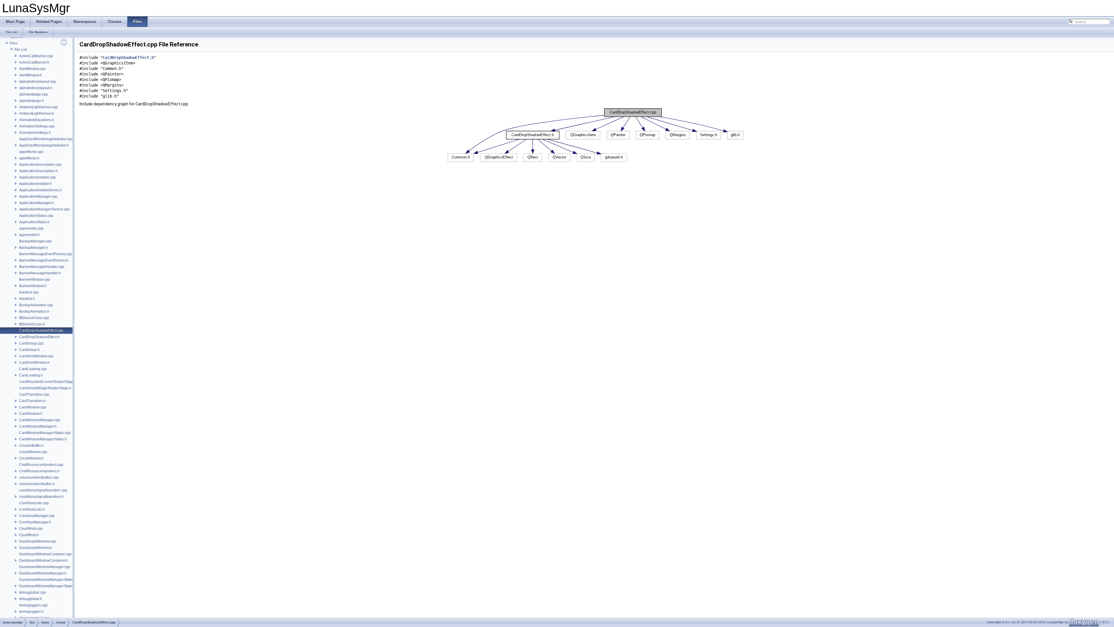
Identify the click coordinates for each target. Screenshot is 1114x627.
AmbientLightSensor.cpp (38, 107)
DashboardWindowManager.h (42, 573)
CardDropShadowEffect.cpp (41, 331)
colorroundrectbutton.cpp (39, 477)
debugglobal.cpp (32, 592)
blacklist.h (27, 299)
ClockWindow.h (31, 458)
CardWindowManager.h (38, 426)
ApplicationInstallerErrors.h (40, 190)
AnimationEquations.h (36, 120)
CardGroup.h (29, 350)
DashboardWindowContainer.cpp (45, 554)
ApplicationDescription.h (38, 171)
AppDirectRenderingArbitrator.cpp (46, 139)
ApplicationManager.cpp (38, 196)
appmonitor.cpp (31, 228)
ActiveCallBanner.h (34, 62)
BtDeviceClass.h (32, 324)
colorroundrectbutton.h (37, 484)
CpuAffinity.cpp (31, 529)
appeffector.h (29, 158)
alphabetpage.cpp (33, 94)
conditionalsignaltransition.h (41, 497)
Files (13, 43)
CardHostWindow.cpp (36, 356)
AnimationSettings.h (35, 133)
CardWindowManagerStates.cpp (44, 433)
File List (21, 50)
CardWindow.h (30, 414)
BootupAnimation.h (34, 311)
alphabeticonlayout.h (35, 88)
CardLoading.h (31, 375)
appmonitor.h (29, 235)
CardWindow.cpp (32, 407)
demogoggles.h (31, 612)
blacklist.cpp (29, 292)
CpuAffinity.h (29, 535)
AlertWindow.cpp (32, 69)
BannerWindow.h (32, 286)
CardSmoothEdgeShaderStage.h (45, 388)
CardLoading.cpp (33, 369)
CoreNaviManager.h (35, 522)
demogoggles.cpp (33, 605)
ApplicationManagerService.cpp (44, 209)
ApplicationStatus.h (34, 222)
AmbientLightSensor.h (36, 113)
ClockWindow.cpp (33, 452)
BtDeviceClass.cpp (34, 318)
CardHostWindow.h (34, 363)
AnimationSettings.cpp (37, 126)
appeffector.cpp (31, 152)
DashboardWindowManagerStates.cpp (49, 580)
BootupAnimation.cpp (36, 305)
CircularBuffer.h (31, 446)
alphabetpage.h (31, 101)
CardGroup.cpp (31, 343)
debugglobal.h (30, 599)
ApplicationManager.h (36, 203)
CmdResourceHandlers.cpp (41, 465)
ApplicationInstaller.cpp (37, 177)
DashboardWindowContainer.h (43, 560)
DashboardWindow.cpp (37, 541)
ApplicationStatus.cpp (36, 216)
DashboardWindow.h (35, 548)
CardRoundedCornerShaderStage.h (48, 382)
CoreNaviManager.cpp (37, 516)
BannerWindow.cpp (34, 280)
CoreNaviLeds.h (32, 509)
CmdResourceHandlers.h (39, 471)
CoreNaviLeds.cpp (34, 503)
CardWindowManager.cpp (39, 420)
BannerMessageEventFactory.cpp (45, 254)
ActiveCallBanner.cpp (36, 56)
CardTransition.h (32, 401)
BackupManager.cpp (35, 241)
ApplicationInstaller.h (35, 184)
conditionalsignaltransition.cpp (43, 490)
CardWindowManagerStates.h (43, 439)
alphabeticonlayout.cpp (37, 82)
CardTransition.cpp (34, 394)
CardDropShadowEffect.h (39, 337)
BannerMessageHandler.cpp (41, 267)
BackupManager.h (33, 248)
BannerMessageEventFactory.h (43, 260)
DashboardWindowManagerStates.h (48, 586)
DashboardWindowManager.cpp (44, 567)
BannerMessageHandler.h (40, 273)
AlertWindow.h (30, 75)
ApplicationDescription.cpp (40, 165)
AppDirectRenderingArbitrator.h (44, 145)
